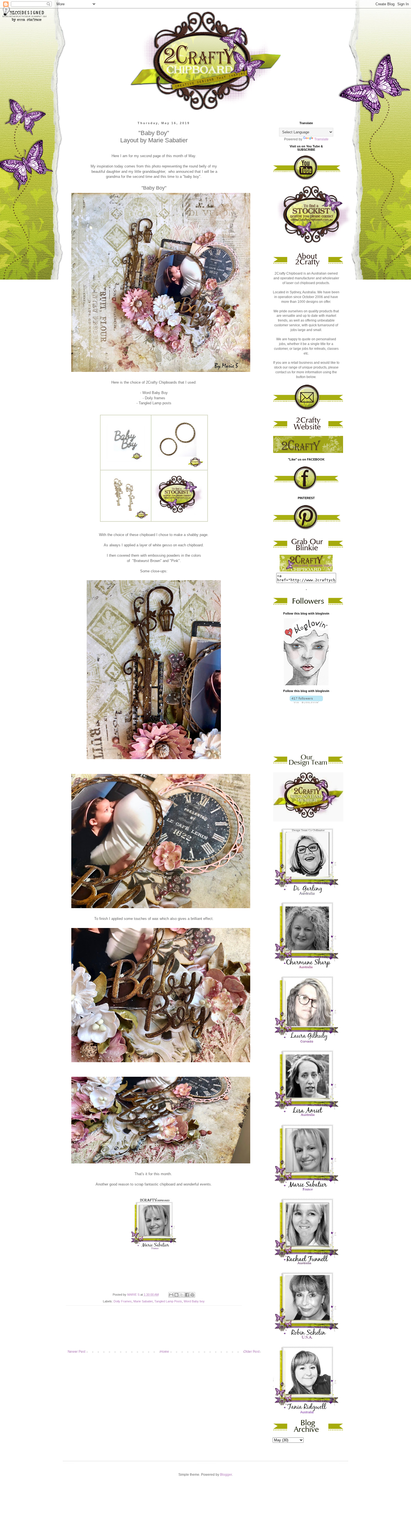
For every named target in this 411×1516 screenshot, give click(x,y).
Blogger (226, 1475)
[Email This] (171, 1295)
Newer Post (76, 1352)
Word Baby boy (194, 1301)
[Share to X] (182, 1295)
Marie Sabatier (143, 1301)
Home (164, 1352)
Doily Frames (123, 1301)
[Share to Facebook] (187, 1295)
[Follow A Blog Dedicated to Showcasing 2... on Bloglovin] (306, 684)
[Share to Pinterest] (192, 1295)
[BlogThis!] (176, 1295)
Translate (321, 139)
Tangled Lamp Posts (168, 1301)
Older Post (251, 1352)
